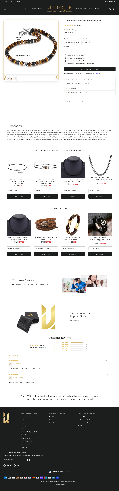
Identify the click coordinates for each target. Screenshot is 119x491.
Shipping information (77, 92)
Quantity (69, 46)
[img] (13, 361)
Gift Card (23, 420)
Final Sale (81, 426)
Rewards (79, 9)
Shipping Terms (25, 438)
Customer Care (36, 9)
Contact (18, 1)
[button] (69, 25)
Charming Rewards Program (80, 79)
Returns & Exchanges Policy (29, 432)
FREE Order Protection (78, 83)
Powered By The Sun (59, 484)
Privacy (23, 423)
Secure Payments (26, 441)
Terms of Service (26, 444)
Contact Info (24, 417)
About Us (52, 417)
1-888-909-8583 (8, 1)
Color (84, 38)
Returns (23, 429)
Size (66, 38)
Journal (51, 423)
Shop (25, 9)
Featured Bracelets (84, 423)
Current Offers (82, 417)
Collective (24, 447)
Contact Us (52, 420)
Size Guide (88, 9)
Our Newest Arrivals (84, 420)
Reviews (98, 9)
